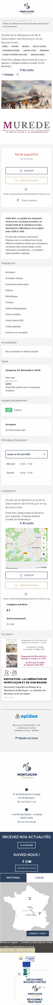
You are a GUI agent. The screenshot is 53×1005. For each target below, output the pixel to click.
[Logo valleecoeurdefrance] (26, 770)
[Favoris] (35, 987)
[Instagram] (26, 861)
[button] (39, 987)
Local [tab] (39, 877)
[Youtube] (29, 861)
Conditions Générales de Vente (36, 942)
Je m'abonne (26, 845)
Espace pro (7, 950)
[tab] (24, 454)
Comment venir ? (38, 933)
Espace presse (25, 950)
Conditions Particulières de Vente (17, 947)
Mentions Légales (9, 942)
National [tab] (13, 877)
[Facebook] (23, 861)
